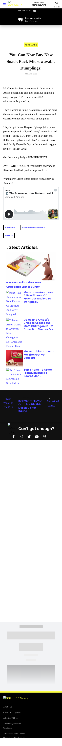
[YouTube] (37, 436)
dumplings (10, 227)
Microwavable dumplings (33, 227)
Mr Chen (9, 235)
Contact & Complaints (12, 712)
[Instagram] (21, 436)
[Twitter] (29, 436)
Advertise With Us (10, 718)
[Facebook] (14, 436)
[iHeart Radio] (45, 436)
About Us (7, 706)
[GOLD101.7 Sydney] (15, 4)
